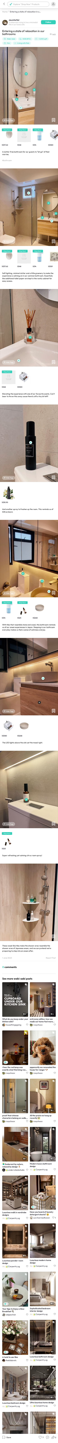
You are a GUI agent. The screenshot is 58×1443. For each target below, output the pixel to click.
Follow (48, 22)
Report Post (51, 958)
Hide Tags (9, 120)
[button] (4, 4)
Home (5, 12)
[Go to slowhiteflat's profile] (5, 22)
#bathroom (7, 160)
